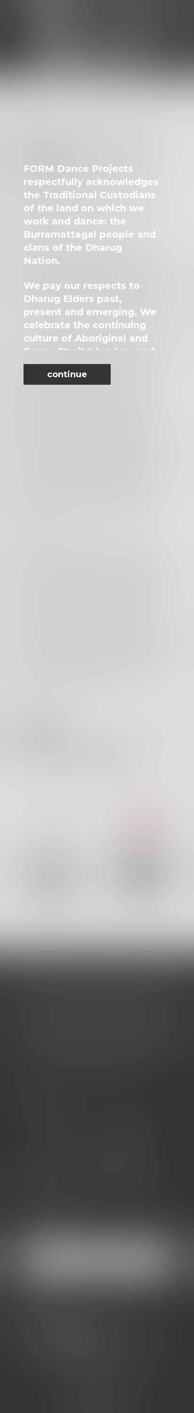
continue (67, 374)
